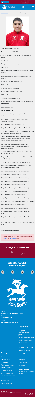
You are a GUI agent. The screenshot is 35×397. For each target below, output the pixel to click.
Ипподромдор (23, 362)
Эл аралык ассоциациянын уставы (24, 333)
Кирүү (24, 2)
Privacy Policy (29, 394)
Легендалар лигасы (7, 365)
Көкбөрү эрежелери (25, 340)
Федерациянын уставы (26, 337)
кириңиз (4, 238)
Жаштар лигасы (6, 368)
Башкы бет (4, 13)
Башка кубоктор (6, 383)
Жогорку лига (5, 357)
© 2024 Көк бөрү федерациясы (11, 392)
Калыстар (22, 365)
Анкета (6, 2)
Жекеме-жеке (5, 380)
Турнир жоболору (24, 350)
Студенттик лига (6, 370)
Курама (21, 357)
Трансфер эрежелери (26, 347)
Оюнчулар (22, 360)
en (32, 2)
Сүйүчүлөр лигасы (7, 373)
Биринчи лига (5, 360)
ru (30, 2)
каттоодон (13, 238)
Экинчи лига (5, 362)
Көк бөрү (11, 8)
